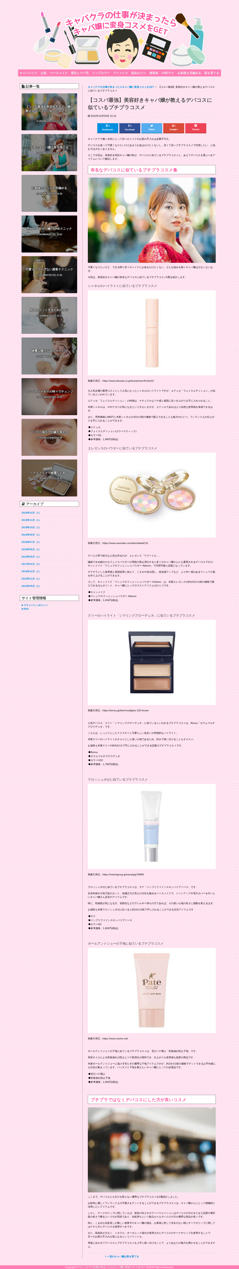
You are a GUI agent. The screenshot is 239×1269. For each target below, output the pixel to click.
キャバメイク (28, 73)
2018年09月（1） (31, 534)
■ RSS (25, 608)
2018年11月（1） (31, 520)
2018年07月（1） (31, 542)
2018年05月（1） (31, 556)
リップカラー (101, 73)
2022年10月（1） (31, 512)
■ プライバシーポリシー (35, 605)
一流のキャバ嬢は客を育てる (122, 1256)
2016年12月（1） (31, 571)
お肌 (44, 73)
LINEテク (167, 73)
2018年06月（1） (31, 549)
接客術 (153, 73)
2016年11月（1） (31, 578)
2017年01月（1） (31, 564)
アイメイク (120, 73)
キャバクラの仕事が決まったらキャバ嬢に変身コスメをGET (112, 1267)
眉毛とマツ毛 (80, 73)
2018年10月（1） (31, 527)
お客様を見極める (189, 73)
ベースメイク (59, 73)
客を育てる (211, 73)
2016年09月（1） (31, 586)
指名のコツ (138, 73)
